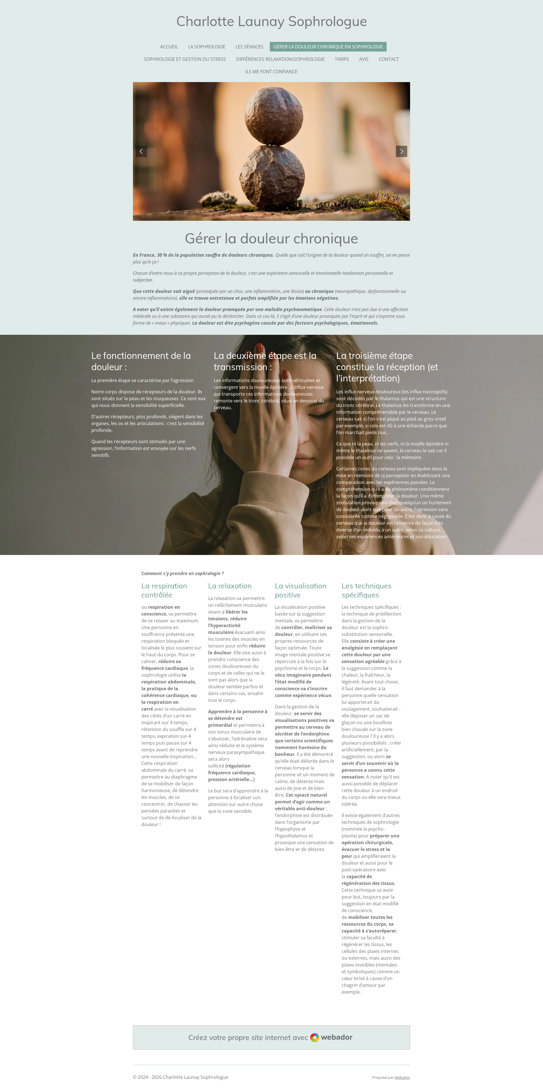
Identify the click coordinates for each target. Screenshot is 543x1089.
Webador (402, 1077)
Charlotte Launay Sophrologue (271, 20)
